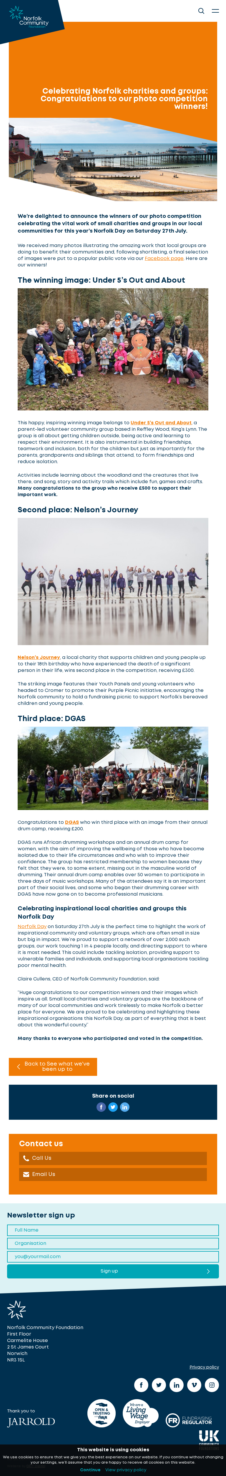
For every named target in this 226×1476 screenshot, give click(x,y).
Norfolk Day (32, 927)
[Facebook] (141, 1385)
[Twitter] (159, 1385)
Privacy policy (204, 1367)
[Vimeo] (194, 1385)
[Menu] (215, 10)
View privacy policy (125, 1470)
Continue (90, 1470)
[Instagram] (212, 1385)
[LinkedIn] (177, 1385)
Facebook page (164, 258)
